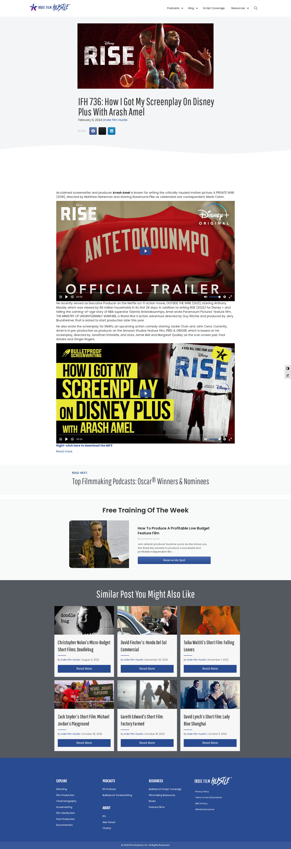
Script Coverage (214, 8)
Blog (191, 8)
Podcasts (173, 8)
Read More (93, 669)
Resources (238, 8)
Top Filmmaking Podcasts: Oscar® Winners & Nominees (140, 481)
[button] (182, 8)
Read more (64, 451)
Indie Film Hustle (115, 120)
